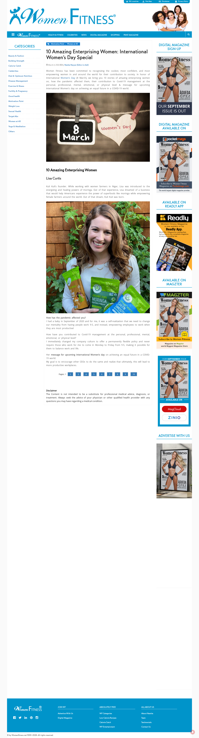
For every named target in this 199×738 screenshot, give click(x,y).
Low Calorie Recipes (108, 718)
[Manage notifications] (192, 732)
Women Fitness (62, 15)
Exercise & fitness (16, 86)
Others (11, 131)
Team (143, 718)
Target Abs (13, 116)
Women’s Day (68, 77)
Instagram (37, 717)
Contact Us (146, 727)
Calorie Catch (14, 65)
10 (134, 374)
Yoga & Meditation (16, 126)
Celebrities (13, 71)
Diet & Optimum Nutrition (20, 76)
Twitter (20, 717)
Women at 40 (72, 44)
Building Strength (16, 60)
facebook (14, 717)
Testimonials (146, 722)
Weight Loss (13, 106)
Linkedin (25, 717)
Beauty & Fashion (16, 55)
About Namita (147, 713)
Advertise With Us (65, 713)
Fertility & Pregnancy (17, 91)
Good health (14, 96)
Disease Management (18, 80)
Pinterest (31, 717)
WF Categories (106, 713)
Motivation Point (57, 44)
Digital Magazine (65, 718)
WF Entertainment (107, 727)
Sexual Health (14, 111)
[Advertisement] (174, 545)
